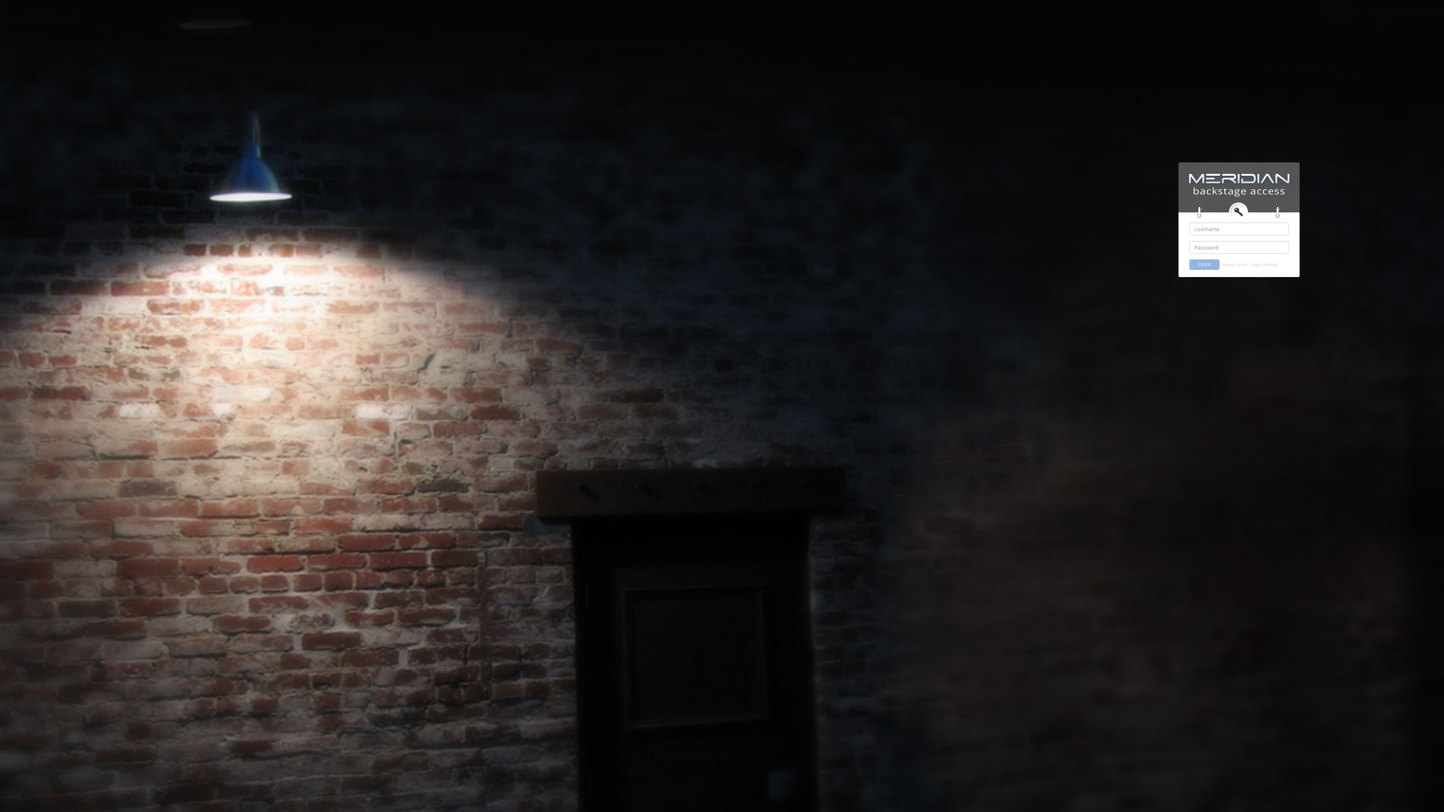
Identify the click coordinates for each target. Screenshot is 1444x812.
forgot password (1265, 264)
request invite (1235, 264)
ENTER (1204, 264)
